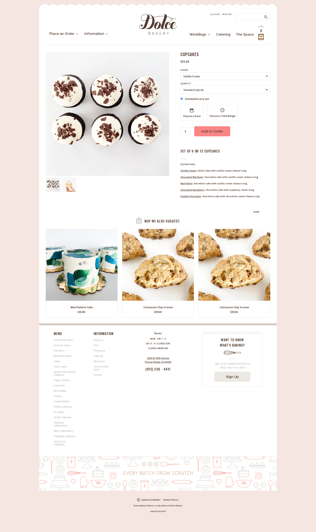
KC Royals (59, 412)
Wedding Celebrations (60, 424)
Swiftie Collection (63, 406)
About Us (99, 340)
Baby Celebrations (63, 431)
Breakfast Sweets (63, 356)
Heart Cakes (60, 366)
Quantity (185, 83)
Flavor (184, 70)
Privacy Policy (170, 499)
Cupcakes (59, 385)
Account (215, 14)
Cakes (57, 361)
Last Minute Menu (64, 340)
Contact (98, 374)
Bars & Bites (60, 390)
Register (227, 14)
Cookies (58, 396)
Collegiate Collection (65, 436)
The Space (245, 34)
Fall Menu (59, 350)
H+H (158, 511)
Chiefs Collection (63, 417)
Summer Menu (62, 345)
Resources (99, 361)
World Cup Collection (59, 443)
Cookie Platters (62, 401)
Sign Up (232, 377)
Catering (223, 34)
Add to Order (212, 131)
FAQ (96, 345)
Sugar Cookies (61, 380)
